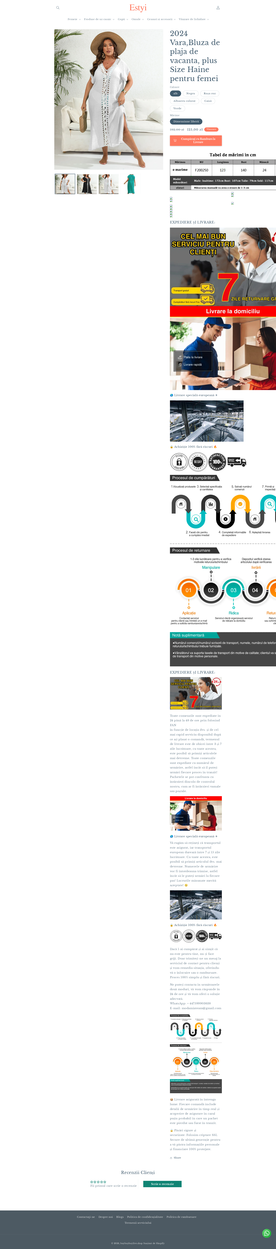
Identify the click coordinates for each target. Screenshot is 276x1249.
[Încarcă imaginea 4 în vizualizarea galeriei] (109, 184)
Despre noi (106, 1217)
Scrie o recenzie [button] (162, 1184)
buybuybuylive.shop (131, 1243)
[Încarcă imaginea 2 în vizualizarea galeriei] (87, 184)
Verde (177, 108)
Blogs (120, 1217)
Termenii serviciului (138, 1222)
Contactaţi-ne (86, 1217)
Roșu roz (210, 93)
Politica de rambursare (181, 1217)
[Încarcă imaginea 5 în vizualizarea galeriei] (130, 184)
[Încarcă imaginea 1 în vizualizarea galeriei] (65, 184)
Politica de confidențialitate (145, 1217)
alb (175, 93)
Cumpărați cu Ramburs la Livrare (198, 140)
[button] (57, 7)
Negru (190, 93)
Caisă (208, 101)
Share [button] (177, 1157)
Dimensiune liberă (186, 121)
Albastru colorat (184, 101)
